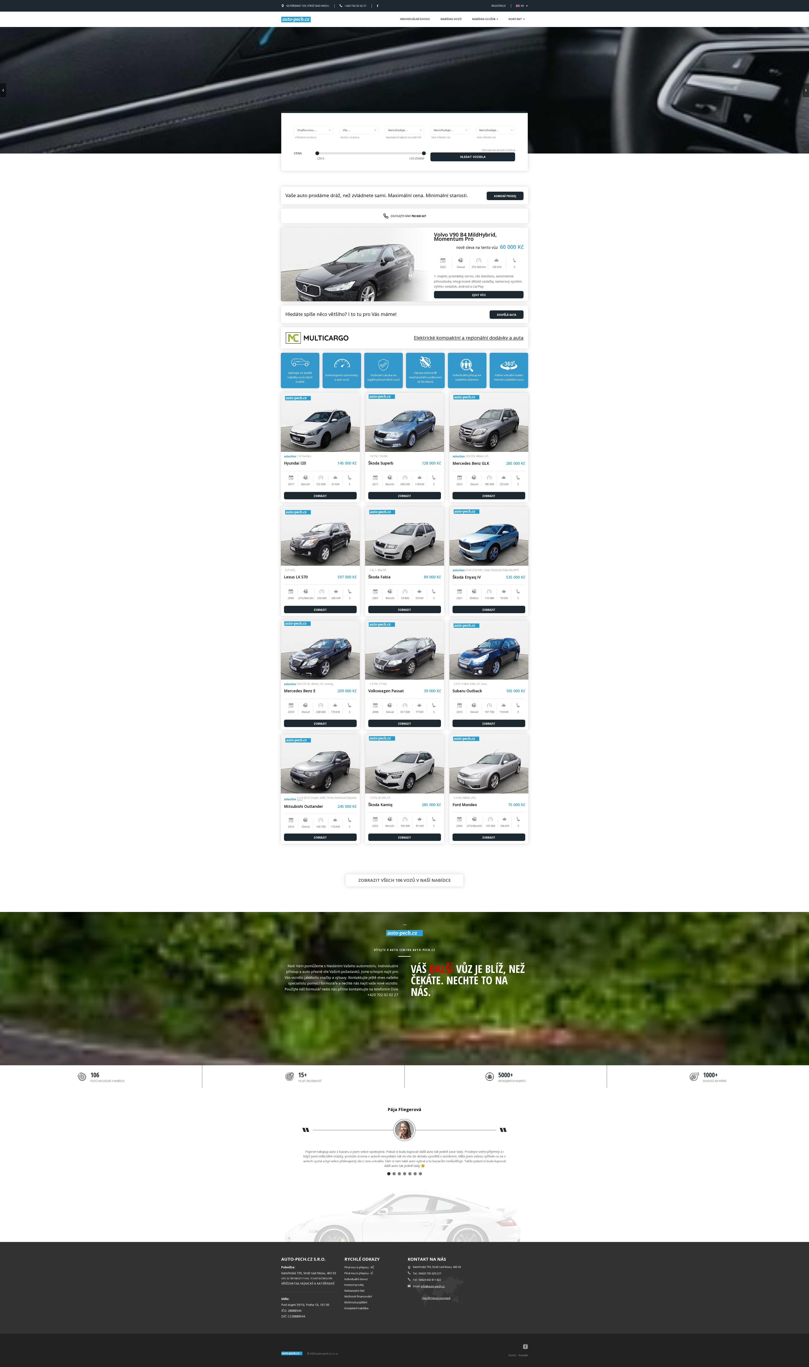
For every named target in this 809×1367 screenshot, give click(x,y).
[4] (404, 1173)
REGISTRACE (499, 6)
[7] (420, 1173)
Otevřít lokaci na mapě (436, 1298)
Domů (512, 1355)
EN (522, 6)
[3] (399, 1173)
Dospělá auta (506, 314)
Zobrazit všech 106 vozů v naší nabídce (404, 880)
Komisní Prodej (505, 196)
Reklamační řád (354, 1291)
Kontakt (523, 1355)
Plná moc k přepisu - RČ (359, 1267)
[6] (415, 1173)
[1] (388, 1173)
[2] (394, 1173)
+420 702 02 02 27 (355, 6)
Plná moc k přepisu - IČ (358, 1273)
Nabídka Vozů (451, 19)
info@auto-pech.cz (433, 1286)
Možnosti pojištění (355, 1302)
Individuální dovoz (415, 19)
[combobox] (313, 130)
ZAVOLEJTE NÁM (408, 216)
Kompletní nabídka (356, 1308)
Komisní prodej (354, 1285)
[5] (409, 1173)
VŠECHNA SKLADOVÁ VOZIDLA (498, 150)
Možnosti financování (358, 1296)
